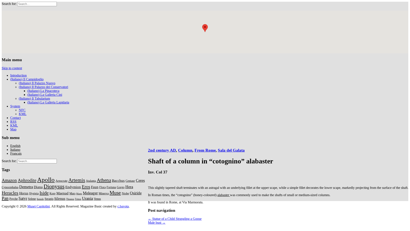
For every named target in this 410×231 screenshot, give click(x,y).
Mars (72, 193)
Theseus (70, 199)
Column (185, 150)
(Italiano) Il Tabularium (34, 98)
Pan (5, 198)
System (15, 106)
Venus (97, 198)
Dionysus (54, 186)
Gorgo (120, 187)
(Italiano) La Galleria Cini (44, 94)
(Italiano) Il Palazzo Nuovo (37, 83)
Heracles (10, 192)
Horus (23, 193)
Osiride (136, 193)
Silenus (59, 199)
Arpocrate (61, 180)
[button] (205, 28)
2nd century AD (162, 150)
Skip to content (12, 68)
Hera (129, 187)
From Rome (205, 150)
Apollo (46, 179)
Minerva (104, 193)
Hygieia (34, 193)
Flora (102, 187)
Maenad (62, 193)
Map (13, 129)
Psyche (13, 198)
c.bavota (123, 206)
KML (22, 114)
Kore (53, 193)
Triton (78, 199)
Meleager (90, 193)
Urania (87, 198)
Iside (44, 192)
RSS (13, 121)
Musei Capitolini (38, 206)
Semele (40, 199)
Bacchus (118, 181)
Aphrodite (27, 180)
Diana (38, 187)
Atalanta (91, 180)
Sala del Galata (231, 150)
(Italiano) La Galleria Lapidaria (48, 102)
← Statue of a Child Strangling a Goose (175, 219)
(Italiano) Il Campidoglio (27, 79)
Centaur (130, 180)
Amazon (9, 180)
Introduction (18, 75)
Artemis (76, 180)
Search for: (9, 4)
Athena (104, 180)
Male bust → (156, 222)
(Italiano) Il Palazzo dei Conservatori (43, 87)
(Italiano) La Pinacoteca (43, 91)
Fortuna (111, 187)
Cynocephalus (10, 187)
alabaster (223, 195)
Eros (86, 186)
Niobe (125, 193)
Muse (115, 192)
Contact (15, 118)
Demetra (26, 187)
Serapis (49, 198)
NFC (22, 110)
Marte (79, 193)
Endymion (73, 187)
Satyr (23, 198)
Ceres (140, 180)
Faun (94, 187)
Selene (32, 198)
